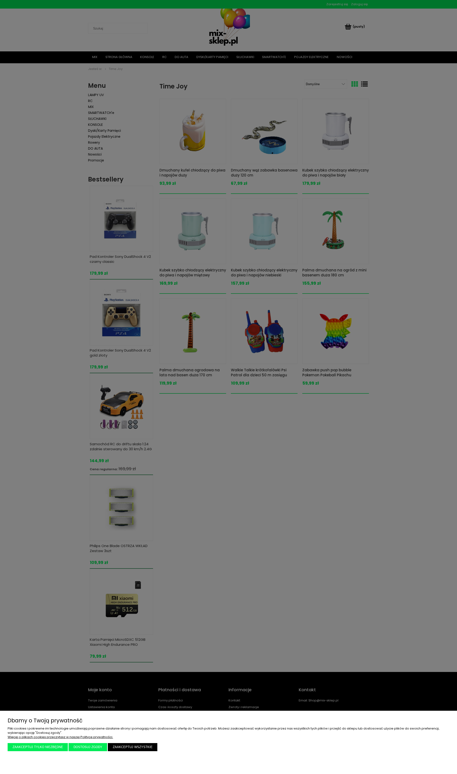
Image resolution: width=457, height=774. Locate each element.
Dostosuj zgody (88, 747)
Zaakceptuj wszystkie (133, 747)
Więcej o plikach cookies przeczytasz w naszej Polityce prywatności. (60, 737)
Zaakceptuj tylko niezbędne (38, 747)
